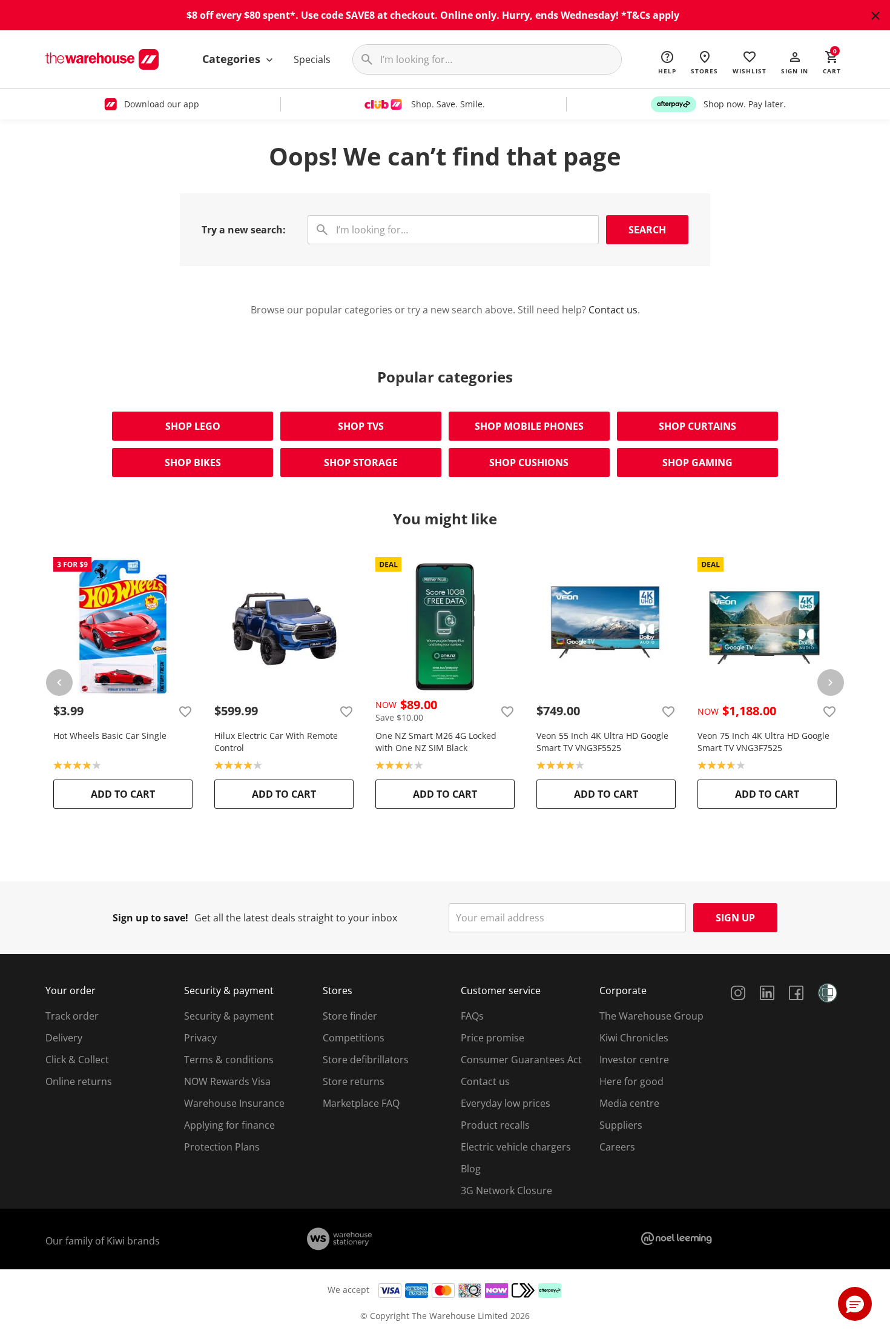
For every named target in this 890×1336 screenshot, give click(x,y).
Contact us (613, 309)
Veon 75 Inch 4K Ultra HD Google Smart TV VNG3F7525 (763, 741)
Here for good (631, 1081)
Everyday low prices (505, 1103)
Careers (617, 1147)
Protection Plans (222, 1147)
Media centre (629, 1103)
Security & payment (229, 1016)
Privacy (200, 1037)
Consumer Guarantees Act (521, 1059)
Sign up (735, 917)
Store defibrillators (366, 1059)
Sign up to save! (150, 917)
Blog (471, 1168)
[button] (794, 62)
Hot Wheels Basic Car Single (109, 735)
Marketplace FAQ (361, 1103)
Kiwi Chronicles (633, 1037)
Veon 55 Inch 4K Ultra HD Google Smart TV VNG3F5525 (602, 741)
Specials (312, 59)
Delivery (63, 1037)
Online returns (78, 1081)
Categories (232, 59)
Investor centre (634, 1059)
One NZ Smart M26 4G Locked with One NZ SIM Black (435, 741)
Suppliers (620, 1125)
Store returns (353, 1081)
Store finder (350, 1016)
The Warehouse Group (651, 1016)
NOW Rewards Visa (227, 1081)
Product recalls (495, 1125)
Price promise (492, 1037)
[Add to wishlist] (185, 711)
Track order (72, 1016)
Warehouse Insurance (234, 1103)
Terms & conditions (229, 1059)
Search (647, 229)
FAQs (472, 1016)
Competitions (353, 1037)
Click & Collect (77, 1059)
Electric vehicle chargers (516, 1147)
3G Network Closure (506, 1190)
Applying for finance (229, 1125)
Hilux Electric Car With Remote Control (276, 741)
